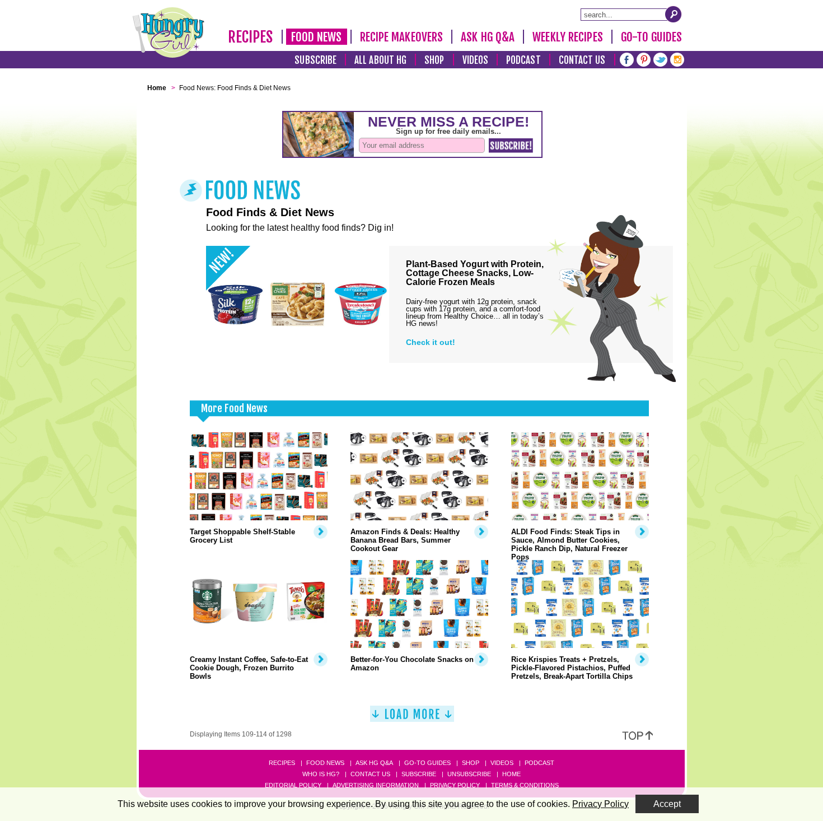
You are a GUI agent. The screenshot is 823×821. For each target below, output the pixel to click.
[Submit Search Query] (673, 14)
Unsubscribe (469, 774)
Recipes (250, 36)
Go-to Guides (427, 762)
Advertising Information (376, 785)
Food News (316, 37)
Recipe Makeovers (401, 37)
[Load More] (412, 718)
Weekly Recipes (567, 37)
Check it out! (430, 342)
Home (511, 774)
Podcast (523, 60)
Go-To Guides (651, 37)
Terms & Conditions (525, 785)
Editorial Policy (293, 785)
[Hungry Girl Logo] (168, 32)
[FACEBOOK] (627, 58)
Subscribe (315, 60)
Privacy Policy (455, 785)
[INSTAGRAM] (677, 58)
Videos (475, 60)
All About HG (380, 60)
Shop (434, 60)
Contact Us (582, 60)
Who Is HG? (320, 774)
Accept (667, 804)
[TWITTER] (660, 58)
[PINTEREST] (644, 58)
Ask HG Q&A (488, 37)
